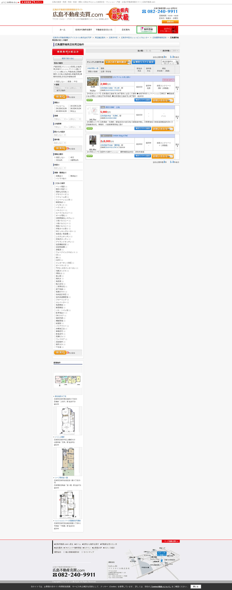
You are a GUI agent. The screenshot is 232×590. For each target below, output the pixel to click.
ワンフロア (61, 339)
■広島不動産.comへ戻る (63, 544)
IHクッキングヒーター (66, 231)
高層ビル (60, 336)
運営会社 (57, 552)
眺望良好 (60, 202)
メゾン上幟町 (60, 437)
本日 (72, 157)
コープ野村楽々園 (61, 478)
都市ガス (60, 344)
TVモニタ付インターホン (67, 268)
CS (58, 255)
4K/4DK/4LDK (61, 111)
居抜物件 (60, 342)
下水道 (60, 347)
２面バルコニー (63, 221)
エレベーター (62, 302)
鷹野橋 (117, 145)
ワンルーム (60, 106)
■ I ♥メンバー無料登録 (72, 548)
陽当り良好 (61, 189)
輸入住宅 (60, 284)
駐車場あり (61, 313)
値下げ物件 (61, 90)
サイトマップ (89, 552)
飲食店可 (60, 334)
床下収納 (60, 289)
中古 (75, 81)
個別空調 (60, 318)
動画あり (74, 176)
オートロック (62, 265)
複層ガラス (61, 292)
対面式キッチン (63, 239)
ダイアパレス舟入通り (121, 77)
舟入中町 (115, 90)
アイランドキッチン (65, 242)
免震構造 (60, 305)
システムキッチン (64, 236)
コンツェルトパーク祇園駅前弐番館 (68, 521)
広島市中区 (108, 90)
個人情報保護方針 (72, 552)
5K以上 (73, 111)
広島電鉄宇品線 (106, 145)
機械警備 (60, 321)
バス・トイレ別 (63, 310)
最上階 (60, 276)
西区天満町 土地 (113, 107)
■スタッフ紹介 (109, 548)
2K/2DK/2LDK (61, 108)
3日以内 (59, 160)
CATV (59, 260)
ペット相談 (61, 187)
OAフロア (61, 315)
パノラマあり (61, 178)
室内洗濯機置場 (63, 297)
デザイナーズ (62, 194)
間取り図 (94, 68)
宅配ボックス (62, 271)
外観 (89, 68)
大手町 (114, 147)
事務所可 (60, 331)
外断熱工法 (61, 329)
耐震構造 (60, 308)
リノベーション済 (64, 200)
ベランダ (60, 207)
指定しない (60, 81)
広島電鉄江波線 (106, 88)
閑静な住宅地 (62, 192)
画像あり (59, 176)
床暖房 (60, 250)
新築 (69, 81)
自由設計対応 (62, 294)
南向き (60, 279)
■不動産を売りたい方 (108, 544)
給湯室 (60, 323)
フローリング (62, 300)
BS (58, 258)
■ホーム (78, 544)
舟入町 (117, 88)
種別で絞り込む (68, 58)
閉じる (195, 587)
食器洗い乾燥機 (63, 234)
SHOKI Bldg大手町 (120, 136)
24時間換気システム (65, 218)
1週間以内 (74, 160)
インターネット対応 (65, 263)
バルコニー (61, 210)
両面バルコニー (63, 226)
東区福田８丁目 (60, 396)
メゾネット (61, 205)
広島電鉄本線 (105, 116)
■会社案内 (58, 548)
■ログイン (87, 548)
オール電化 (61, 215)
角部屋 (60, 281)
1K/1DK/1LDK (75, 106)
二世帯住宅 (61, 286)
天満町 (115, 116)
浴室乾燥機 (61, 247)
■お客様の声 (97, 548)
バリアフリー (62, 326)
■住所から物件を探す (90, 544)
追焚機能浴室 (62, 244)
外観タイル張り (63, 229)
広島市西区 (108, 118)
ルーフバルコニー (64, 213)
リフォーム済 (62, 197)
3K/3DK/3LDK (75, 108)
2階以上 (60, 273)
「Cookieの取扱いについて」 (161, 587)
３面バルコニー (63, 223)
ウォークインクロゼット (66, 252)
